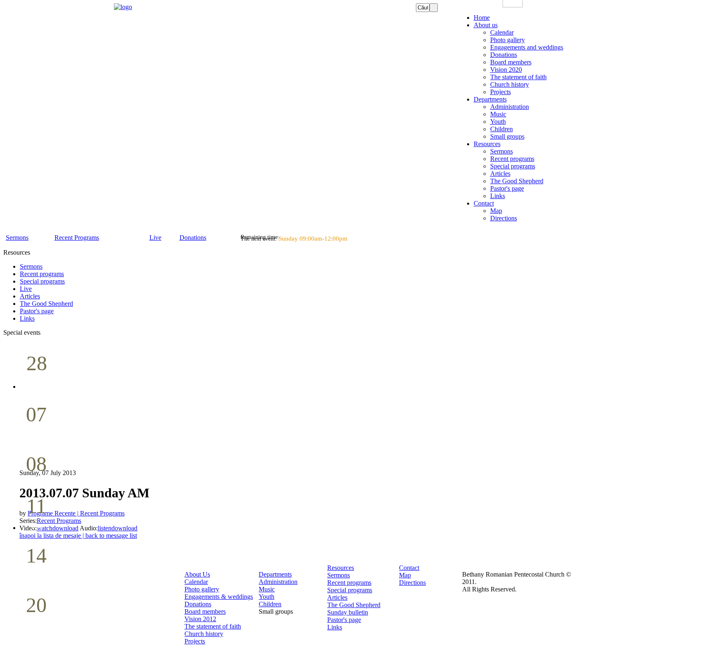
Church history (203, 633)
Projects (194, 641)
